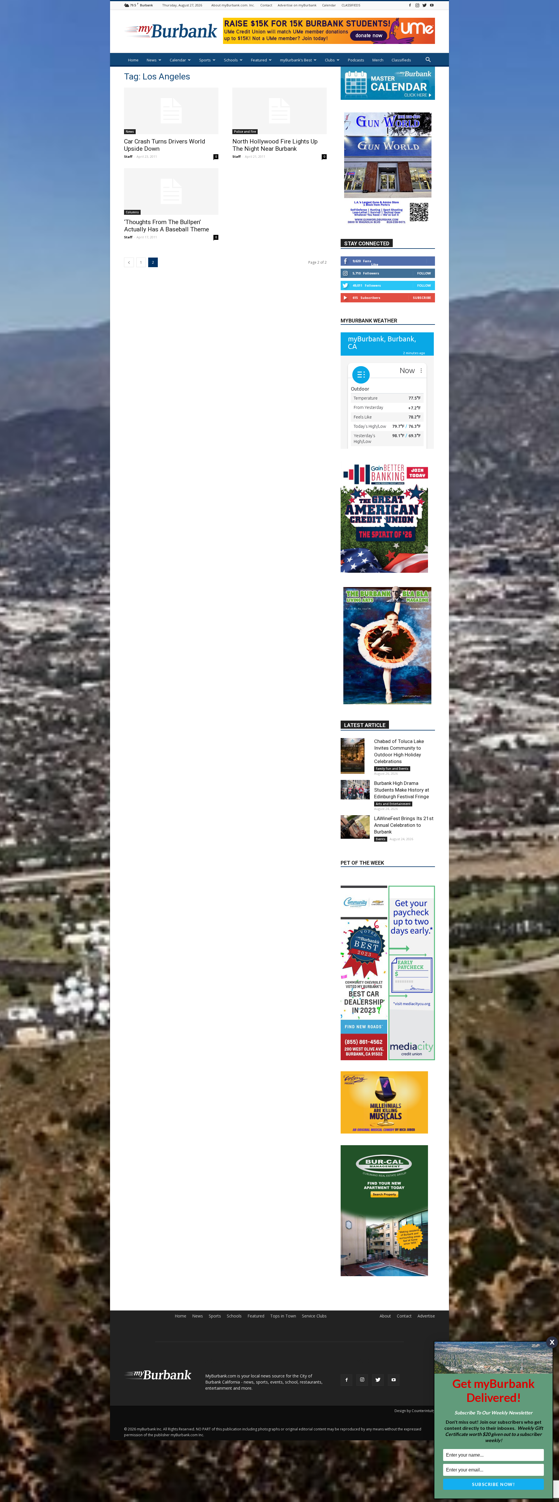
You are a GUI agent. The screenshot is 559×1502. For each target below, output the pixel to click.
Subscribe (422, 315)
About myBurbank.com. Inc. (233, 5)
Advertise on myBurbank (297, 5)
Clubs (330, 60)
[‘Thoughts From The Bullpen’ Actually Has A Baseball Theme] (171, 191)
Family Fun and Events (392, 762)
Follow (424, 290)
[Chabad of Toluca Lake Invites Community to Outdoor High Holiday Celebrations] (355, 749)
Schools (231, 60)
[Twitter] (424, 5)
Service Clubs (314, 1291)
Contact (266, 5)
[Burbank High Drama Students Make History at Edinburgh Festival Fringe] (355, 783)
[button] (428, 60)
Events (380, 833)
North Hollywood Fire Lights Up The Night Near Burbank (275, 145)
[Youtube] (432, 5)
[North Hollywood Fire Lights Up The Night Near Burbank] (279, 111)
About (385, 1291)
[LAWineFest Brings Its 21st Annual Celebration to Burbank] (355, 820)
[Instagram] (417, 5)
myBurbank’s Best (296, 60)
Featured (259, 60)
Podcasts (356, 60)
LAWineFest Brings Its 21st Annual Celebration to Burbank (404, 818)
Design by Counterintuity (415, 1385)
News (152, 60)
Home (133, 60)
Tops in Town (283, 1291)
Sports (205, 60)
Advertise (426, 1291)
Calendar (329, 5)
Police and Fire (245, 132)
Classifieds (401, 60)
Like (374, 282)
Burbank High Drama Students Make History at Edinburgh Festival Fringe (401, 783)
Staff (128, 156)
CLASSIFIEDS (351, 5)
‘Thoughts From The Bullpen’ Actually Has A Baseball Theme (166, 226)
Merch (377, 60)
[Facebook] (410, 5)
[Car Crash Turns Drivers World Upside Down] (171, 111)
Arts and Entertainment (393, 797)
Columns (132, 212)
